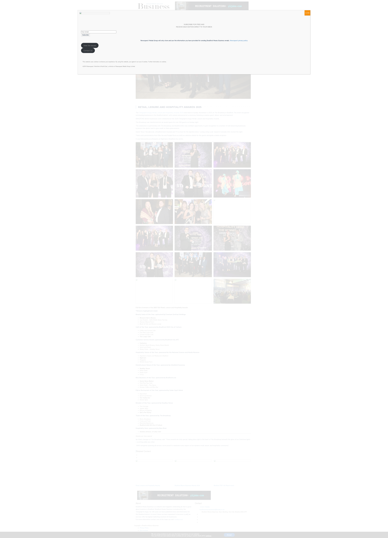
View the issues (89, 45)
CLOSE (307, 13)
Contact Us (87, 50)
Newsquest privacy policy (239, 41)
